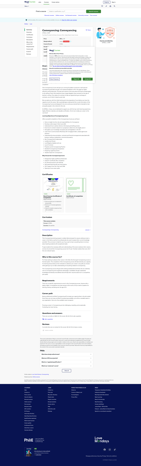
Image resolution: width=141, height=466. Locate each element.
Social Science (37, 374)
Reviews (28, 54)
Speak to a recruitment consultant (103, 411)
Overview (29, 32)
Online (26, 24)
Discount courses (49, 15)
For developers (75, 394)
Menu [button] (26, 6)
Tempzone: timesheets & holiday (103, 390)
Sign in (113, 2)
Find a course (41, 11)
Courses (46, 2)
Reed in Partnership (100, 399)
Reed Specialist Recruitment (102, 394)
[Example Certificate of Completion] (53, 185)
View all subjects (28, 397)
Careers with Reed (99, 404)
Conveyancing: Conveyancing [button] (65, 230)
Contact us (27, 392)
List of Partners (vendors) (56, 75)
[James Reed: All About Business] (28, 451)
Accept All (88, 79)
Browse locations (52, 401)
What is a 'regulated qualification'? (52, 362)
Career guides (27, 423)
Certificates (29, 34)
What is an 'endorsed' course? (50, 366)
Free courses (93, 15)
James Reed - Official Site (101, 406)
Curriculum (29, 37)
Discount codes (28, 406)
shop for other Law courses (69, 20)
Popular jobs (51, 397)
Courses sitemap (28, 430)
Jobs (39, 2)
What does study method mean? (51, 354)
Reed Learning (98, 397)
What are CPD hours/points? (50, 358)
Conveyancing (45, 374)
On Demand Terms (28, 425)
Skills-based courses (29, 420)
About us (73, 390)
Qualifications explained (30, 418)
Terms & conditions (112, 456)
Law (31, 24)
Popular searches (52, 399)
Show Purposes (54, 79)
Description (29, 39)
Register (106, 2)
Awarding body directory (30, 416)
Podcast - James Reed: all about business (105, 408)
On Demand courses (71, 15)
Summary (29, 29)
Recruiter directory (52, 394)
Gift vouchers (27, 408)
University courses (83, 15)
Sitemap (50, 411)
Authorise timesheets (100, 392)
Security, (99, 456)
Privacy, (104, 456)
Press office (74, 397)
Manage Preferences (91, 456)
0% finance (27, 411)
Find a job (50, 392)
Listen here (38, 454)
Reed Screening (99, 401)
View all (66, 370)
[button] (70, 41)
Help (25, 390)
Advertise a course (28, 427)
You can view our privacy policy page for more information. (67, 66)
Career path (29, 49)
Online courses (60, 15)
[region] (71, 65)
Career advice (55, 2)
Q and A (28, 51)
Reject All (76, 79)
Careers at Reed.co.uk (76, 392)
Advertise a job (51, 408)
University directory (29, 413)
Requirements (30, 46)
